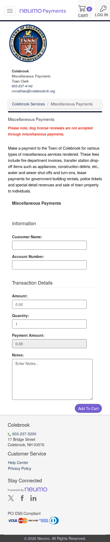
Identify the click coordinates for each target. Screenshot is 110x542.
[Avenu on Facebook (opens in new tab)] (22, 499)
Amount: (20, 295)
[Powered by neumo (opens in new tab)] (27, 489)
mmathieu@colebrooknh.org (33, 90)
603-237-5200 (24, 433)
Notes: (18, 355)
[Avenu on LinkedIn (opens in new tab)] (33, 499)
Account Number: (28, 256)
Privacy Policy (19, 468)
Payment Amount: (28, 335)
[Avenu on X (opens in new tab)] (11, 499)
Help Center (18, 462)
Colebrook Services (28, 103)
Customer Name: (27, 236)
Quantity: (20, 315)
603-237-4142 (22, 85)
